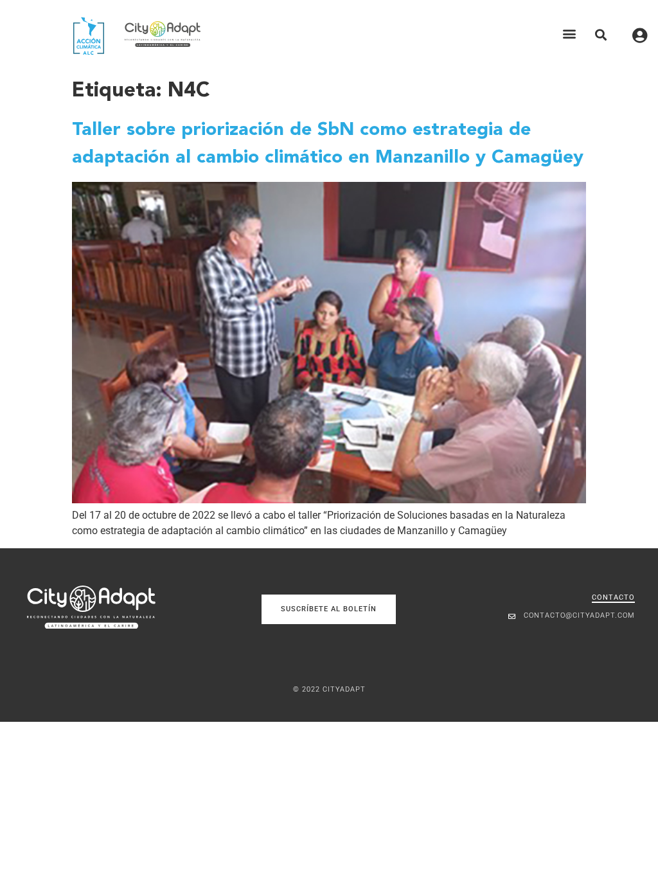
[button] (569, 33)
